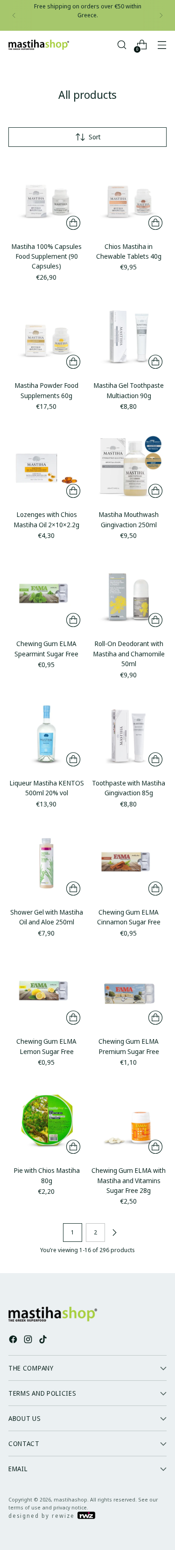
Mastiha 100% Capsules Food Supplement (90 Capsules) (46, 256)
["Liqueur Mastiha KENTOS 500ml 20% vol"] (46, 733)
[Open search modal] (121, 45)
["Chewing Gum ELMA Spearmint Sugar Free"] (46, 593)
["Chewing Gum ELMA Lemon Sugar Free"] (46, 991)
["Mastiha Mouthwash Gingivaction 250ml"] (129, 464)
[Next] (161, 15)
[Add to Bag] (73, 223)
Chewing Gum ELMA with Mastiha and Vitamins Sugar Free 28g (128, 1180)
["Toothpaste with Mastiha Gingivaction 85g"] (129, 733)
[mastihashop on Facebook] (14, 1340)
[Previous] (14, 15)
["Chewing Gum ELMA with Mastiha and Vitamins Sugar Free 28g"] (129, 1120)
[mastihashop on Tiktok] (43, 1340)
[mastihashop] (38, 45)
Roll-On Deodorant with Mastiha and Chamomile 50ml (129, 653)
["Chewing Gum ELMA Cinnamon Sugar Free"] (129, 862)
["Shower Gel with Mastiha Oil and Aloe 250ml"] (46, 862)
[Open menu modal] (161, 45)
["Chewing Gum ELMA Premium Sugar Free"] (129, 991)
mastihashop (70, 1499)
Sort (95, 136)
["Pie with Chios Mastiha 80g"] (46, 1120)
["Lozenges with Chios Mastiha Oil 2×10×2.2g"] (46, 464)
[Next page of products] (114, 1232)
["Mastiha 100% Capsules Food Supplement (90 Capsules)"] (46, 196)
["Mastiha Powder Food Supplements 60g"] (46, 335)
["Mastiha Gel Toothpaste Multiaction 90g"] (129, 335)
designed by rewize (42, 1516)
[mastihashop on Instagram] (29, 1340)
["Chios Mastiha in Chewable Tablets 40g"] (129, 196)
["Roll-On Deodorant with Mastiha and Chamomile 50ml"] (129, 593)
